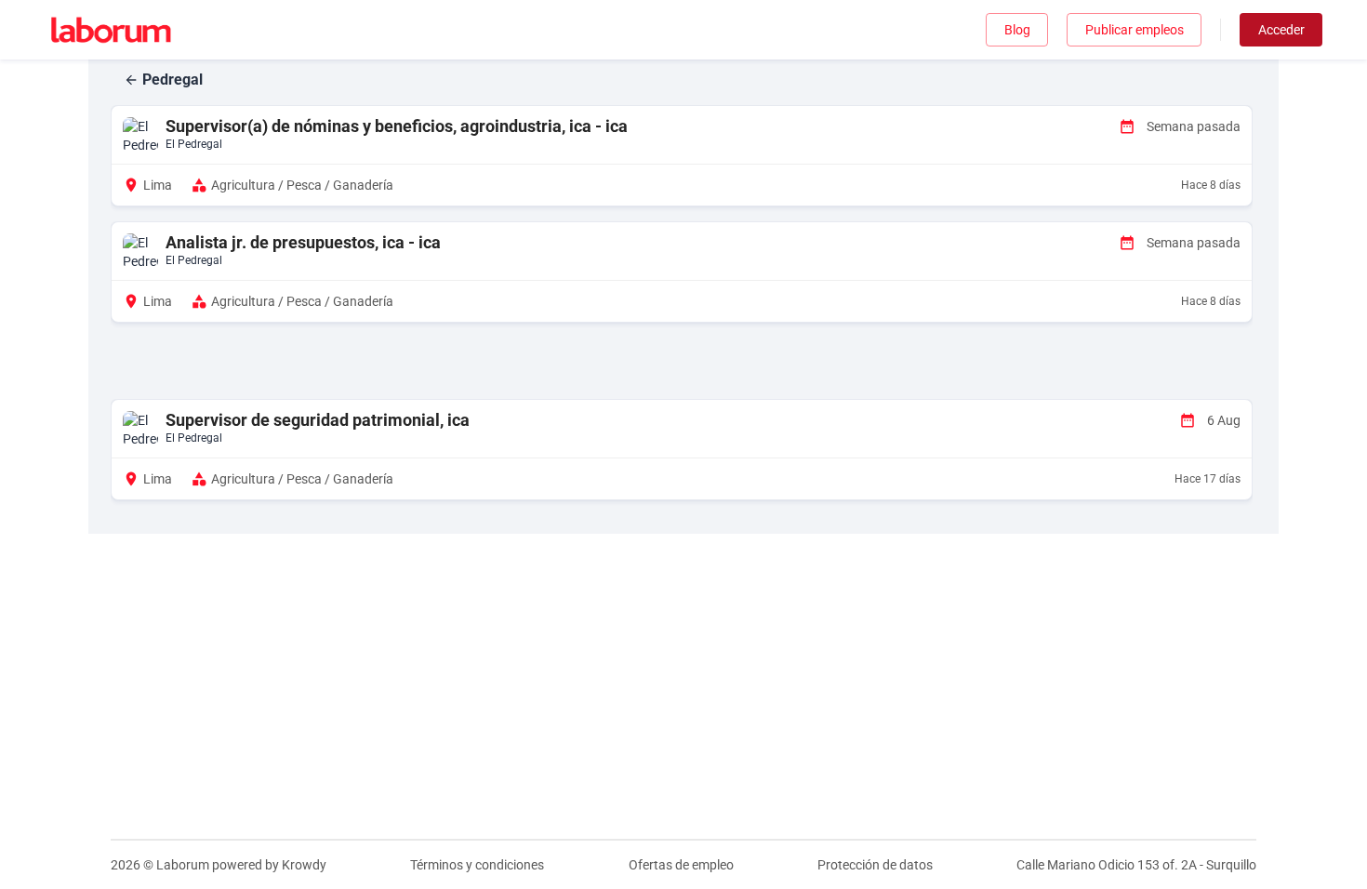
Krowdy (304, 864)
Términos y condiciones (477, 864)
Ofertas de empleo (681, 864)
